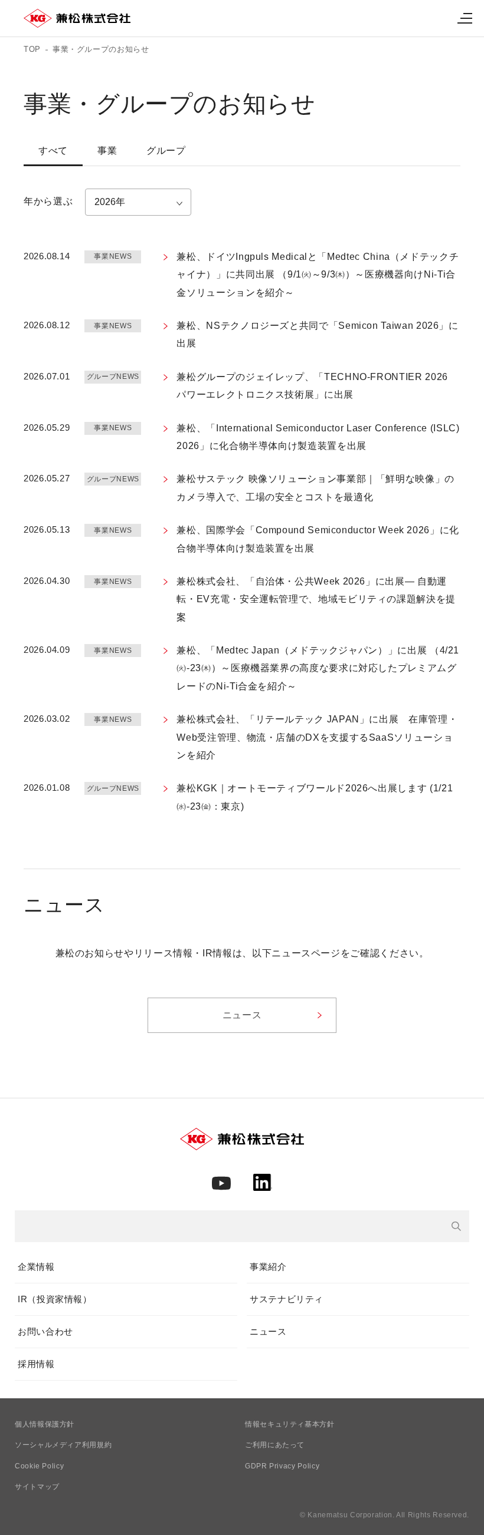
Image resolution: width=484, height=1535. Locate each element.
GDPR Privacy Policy (282, 1466)
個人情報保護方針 (44, 1424)
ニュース (268, 1331)
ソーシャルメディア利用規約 (63, 1445)
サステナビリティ (286, 1299)
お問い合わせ (45, 1331)
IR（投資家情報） (55, 1299)
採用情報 (36, 1364)
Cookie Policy (39, 1466)
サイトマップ (37, 1487)
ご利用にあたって (275, 1445)
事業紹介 (268, 1267)
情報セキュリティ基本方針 (290, 1424)
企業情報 (36, 1267)
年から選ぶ (48, 201)
